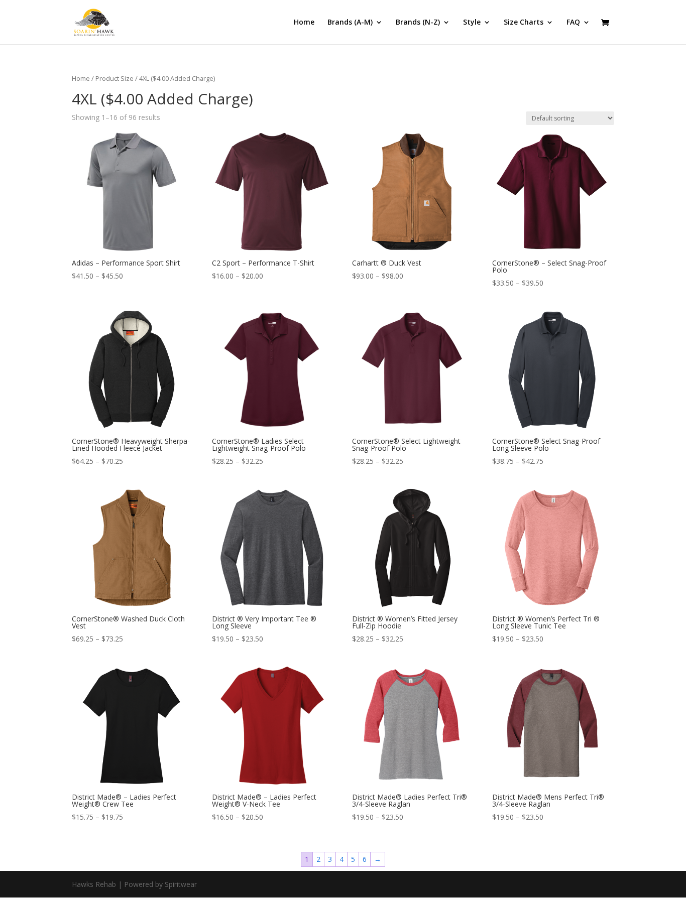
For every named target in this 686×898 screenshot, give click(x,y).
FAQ (573, 23)
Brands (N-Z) (418, 23)
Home (304, 23)
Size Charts (523, 23)
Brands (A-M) (350, 23)
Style (472, 23)
